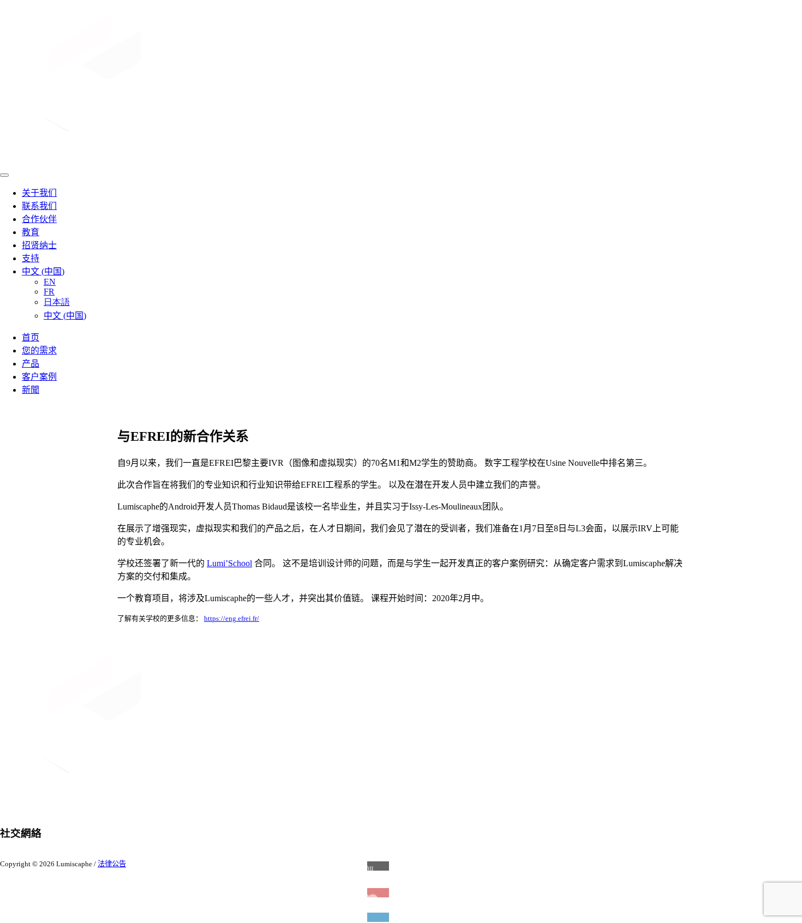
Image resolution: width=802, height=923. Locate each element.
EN (50, 281)
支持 (30, 258)
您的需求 (39, 350)
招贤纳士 (39, 245)
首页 (30, 337)
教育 (30, 232)
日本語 (57, 302)
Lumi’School (229, 563)
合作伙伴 (39, 219)
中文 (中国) (43, 271)
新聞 (30, 389)
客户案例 (39, 376)
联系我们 (39, 206)
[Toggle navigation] (4, 175)
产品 (30, 363)
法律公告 (112, 864)
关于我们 (39, 192)
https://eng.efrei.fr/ (231, 618)
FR (49, 291)
